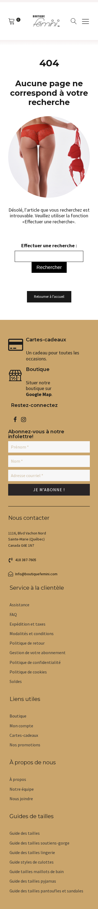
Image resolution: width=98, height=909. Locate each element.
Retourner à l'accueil (49, 296)
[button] (85, 21)
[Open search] (73, 21)
